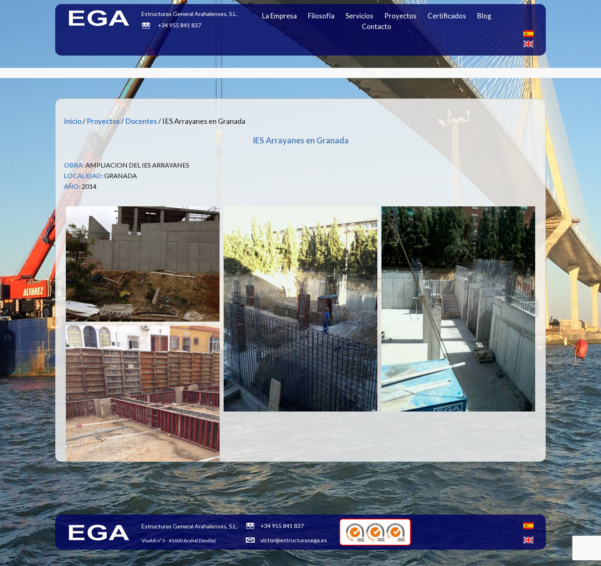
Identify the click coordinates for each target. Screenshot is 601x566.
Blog (484, 15)
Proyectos (400, 15)
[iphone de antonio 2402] (143, 428)
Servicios (359, 15)
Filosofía (321, 15)
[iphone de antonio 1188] (143, 264)
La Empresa (279, 15)
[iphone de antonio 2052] (300, 308)
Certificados (447, 15)
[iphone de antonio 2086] (458, 308)
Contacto (376, 26)
